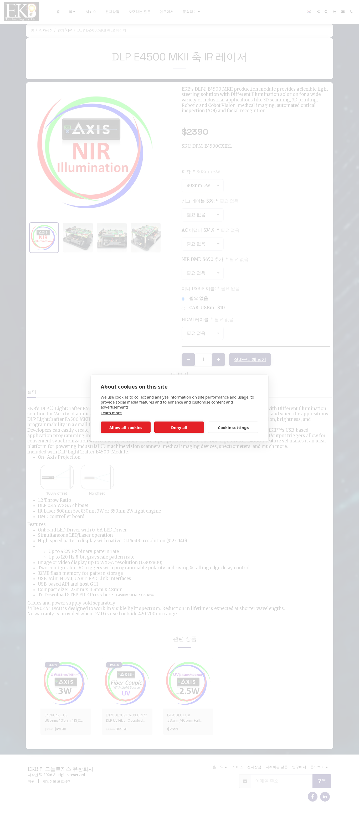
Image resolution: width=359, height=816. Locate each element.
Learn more (111, 412)
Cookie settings (233, 427)
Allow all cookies (125, 427)
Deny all (179, 427)
